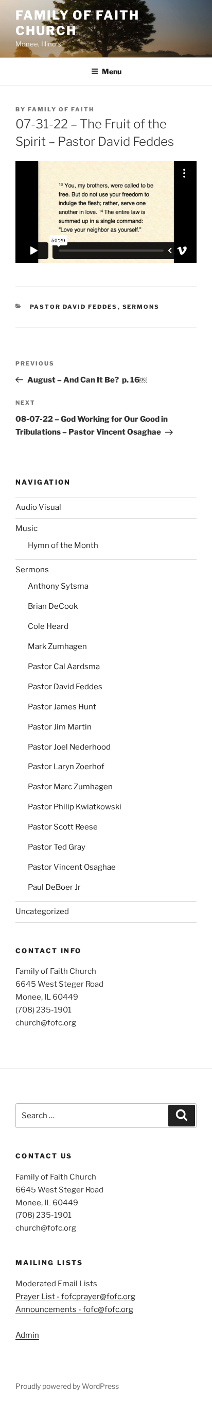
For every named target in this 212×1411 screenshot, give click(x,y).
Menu (111, 71)
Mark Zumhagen (57, 646)
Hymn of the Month (63, 545)
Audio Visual (38, 507)
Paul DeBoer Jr (54, 887)
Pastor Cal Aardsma (64, 666)
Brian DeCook (53, 606)
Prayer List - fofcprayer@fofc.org (75, 1296)
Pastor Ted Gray (56, 847)
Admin (27, 1335)
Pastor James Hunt (62, 706)
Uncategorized (42, 911)
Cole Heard (48, 626)
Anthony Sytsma (58, 586)
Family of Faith (61, 109)
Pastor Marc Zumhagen (70, 786)
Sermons (141, 306)
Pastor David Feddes (74, 306)
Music (26, 528)
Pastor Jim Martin (60, 727)
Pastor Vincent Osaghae (72, 867)
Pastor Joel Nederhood (69, 747)
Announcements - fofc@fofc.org (74, 1309)
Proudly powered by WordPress (67, 1386)
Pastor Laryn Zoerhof (66, 766)
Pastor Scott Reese (63, 827)
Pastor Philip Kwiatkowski (74, 806)
